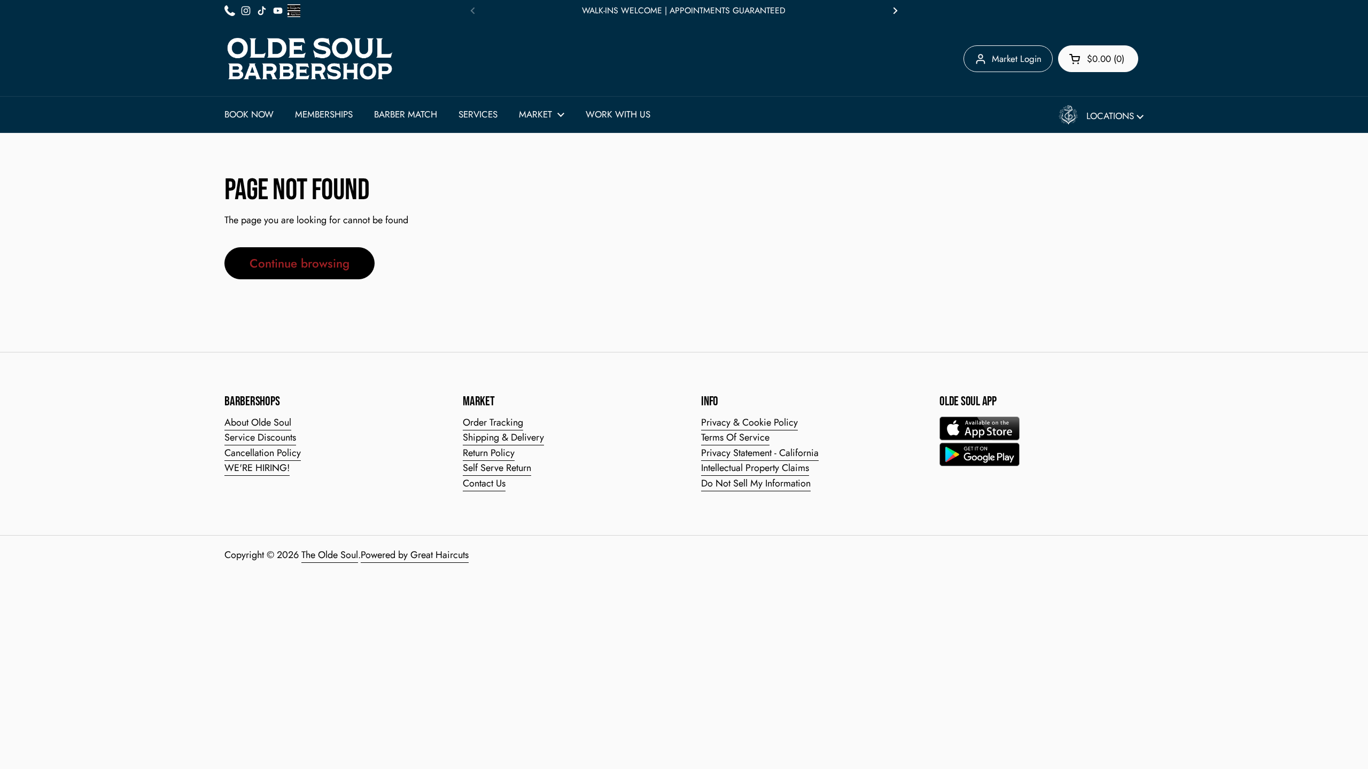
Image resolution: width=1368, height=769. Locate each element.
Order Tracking (493, 422)
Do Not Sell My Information (756, 483)
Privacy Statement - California (760, 453)
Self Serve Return (497, 468)
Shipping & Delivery (503, 437)
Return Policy (489, 453)
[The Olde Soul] (309, 58)
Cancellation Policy (262, 453)
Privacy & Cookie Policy (749, 422)
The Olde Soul (329, 555)
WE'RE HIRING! (257, 468)
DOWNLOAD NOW (1222, 737)
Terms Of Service (735, 437)
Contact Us (484, 483)
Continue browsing (299, 263)
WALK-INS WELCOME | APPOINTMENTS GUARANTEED (684, 10)
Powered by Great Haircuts (415, 555)
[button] (1098, 58)
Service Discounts (260, 437)
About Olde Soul (257, 422)
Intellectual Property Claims (755, 468)
